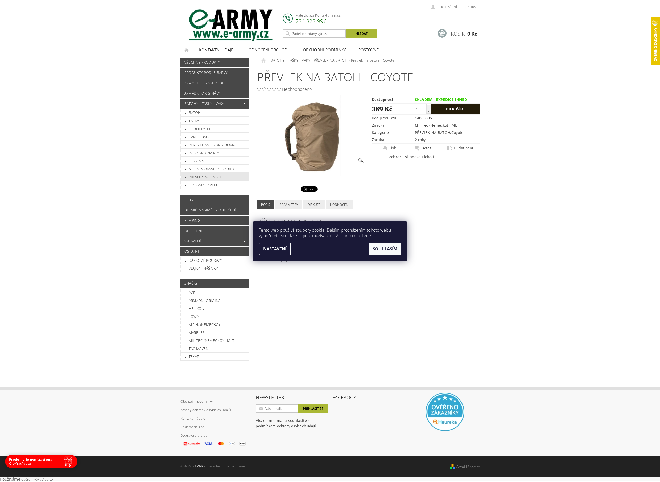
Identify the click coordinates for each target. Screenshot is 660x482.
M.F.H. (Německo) (204, 324)
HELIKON (196, 308)
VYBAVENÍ (192, 241)
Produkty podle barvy (205, 72)
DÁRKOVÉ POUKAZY (205, 260)
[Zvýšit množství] (428, 106)
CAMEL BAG (199, 136)
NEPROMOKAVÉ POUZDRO (211, 168)
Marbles (197, 332)
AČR (192, 292)
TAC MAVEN (199, 348)
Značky (191, 283)
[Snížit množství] (428, 111)
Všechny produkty (202, 62)
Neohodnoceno (297, 89)
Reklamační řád (192, 426)
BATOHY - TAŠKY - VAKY (204, 103)
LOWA (194, 316)
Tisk (392, 148)
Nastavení (274, 249)
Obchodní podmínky (324, 49)
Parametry (288, 204)
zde (367, 236)
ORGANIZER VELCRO (206, 184)
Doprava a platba (194, 435)
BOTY (188, 199)
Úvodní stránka (186, 49)
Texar (194, 356)
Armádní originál (205, 300)
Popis (265, 204)
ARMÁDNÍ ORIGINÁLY (202, 93)
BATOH (195, 112)
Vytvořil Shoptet (468, 466)
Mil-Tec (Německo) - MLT (211, 340)
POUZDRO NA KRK (204, 152)
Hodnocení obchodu (268, 49)
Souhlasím (385, 249)
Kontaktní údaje (216, 49)
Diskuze (314, 204)
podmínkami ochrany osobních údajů (286, 425)
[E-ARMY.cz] (230, 25)
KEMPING (192, 220)
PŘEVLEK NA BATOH (205, 176)
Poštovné (368, 49)
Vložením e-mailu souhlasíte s (286, 423)
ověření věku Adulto (37, 479)
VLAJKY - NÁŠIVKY (203, 268)
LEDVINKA (197, 160)
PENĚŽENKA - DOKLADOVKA (212, 144)
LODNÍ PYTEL (200, 128)
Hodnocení (339, 204)
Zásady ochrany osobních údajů (205, 409)
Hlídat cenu (464, 148)
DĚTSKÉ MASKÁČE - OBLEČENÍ (210, 210)
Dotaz (426, 148)
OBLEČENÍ (193, 230)
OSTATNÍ (191, 251)
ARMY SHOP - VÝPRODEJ (204, 82)
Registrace (470, 7)
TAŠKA (194, 120)
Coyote (457, 132)
